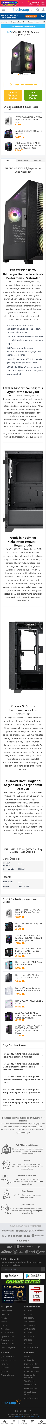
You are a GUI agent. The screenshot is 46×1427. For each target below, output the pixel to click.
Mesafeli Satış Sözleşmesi (30, 1393)
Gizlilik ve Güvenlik (32, 1367)
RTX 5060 (28, 1314)
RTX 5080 (28, 1340)
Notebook (5, 1314)
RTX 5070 (28, 1333)
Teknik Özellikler (23, 160)
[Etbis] (36, 1294)
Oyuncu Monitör (7, 1344)
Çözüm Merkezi (7, 1356)
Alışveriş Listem (7, 1375)
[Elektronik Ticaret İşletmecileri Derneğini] (30, 1252)
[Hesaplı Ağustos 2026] (23, 3)
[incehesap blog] (11, 1391)
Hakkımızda (29, 1360)
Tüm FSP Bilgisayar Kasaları (13, 95)
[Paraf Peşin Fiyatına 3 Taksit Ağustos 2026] (23, 16)
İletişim (27, 1356)
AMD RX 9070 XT (31, 1325)
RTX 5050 (28, 1310)
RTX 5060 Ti (29, 1318)
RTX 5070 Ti (29, 1336)
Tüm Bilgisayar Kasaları (33, 95)
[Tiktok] (29, 1411)
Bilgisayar (29, 168)
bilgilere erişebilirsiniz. (32, 1212)
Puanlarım (5, 1367)
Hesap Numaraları (31, 1371)
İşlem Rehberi (30, 1385)
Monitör (4, 1318)
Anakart (4, 1321)
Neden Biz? (37, 160)
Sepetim (4, 1371)
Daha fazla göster (8, 1347)
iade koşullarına (36, 1182)
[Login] (3, 9)
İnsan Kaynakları (31, 1364)
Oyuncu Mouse (7, 1340)
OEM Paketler (6, 1310)
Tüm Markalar (30, 1381)
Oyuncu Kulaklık (7, 1336)
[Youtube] (25, 1411)
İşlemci (4, 1325)
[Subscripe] (43, 1269)
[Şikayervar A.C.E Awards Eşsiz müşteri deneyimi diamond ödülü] (14, 1294)
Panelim (4, 1364)
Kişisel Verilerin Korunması (30, 1376)
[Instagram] (21, 1411)
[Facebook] (16, 1411)
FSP (9, 32)
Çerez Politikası (30, 1388)
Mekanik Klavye (7, 1333)
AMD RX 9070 (29, 1329)
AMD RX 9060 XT (31, 1321)
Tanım (8, 160)
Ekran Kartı (5, 1329)
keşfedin (31, 1154)
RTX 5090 (28, 1344)
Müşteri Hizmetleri (8, 1360)
